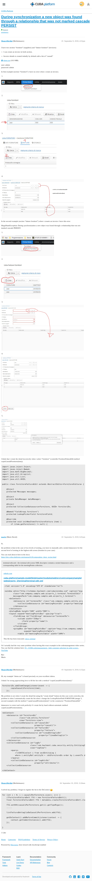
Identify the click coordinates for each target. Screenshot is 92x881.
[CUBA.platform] (4, 4)
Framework (6, 860)
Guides (18, 865)
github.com (8, 573)
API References (35, 862)
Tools (4, 862)
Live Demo (20, 862)
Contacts (50, 865)
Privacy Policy (52, 840)
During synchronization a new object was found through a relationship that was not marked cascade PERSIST (45, 21)
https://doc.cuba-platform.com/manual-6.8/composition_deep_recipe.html (28, 557)
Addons (5, 865)
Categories (12, 840)
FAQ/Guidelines (24, 840)
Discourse (14, 845)
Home (3, 840)
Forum (49, 860)
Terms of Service (38, 840)
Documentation (35, 860)
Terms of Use (36, 876)
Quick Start (20, 860)
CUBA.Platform (7, 11)
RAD (18, 868)
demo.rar (6, 60)
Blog (48, 862)
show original (30, 639)
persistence (4, 32)
